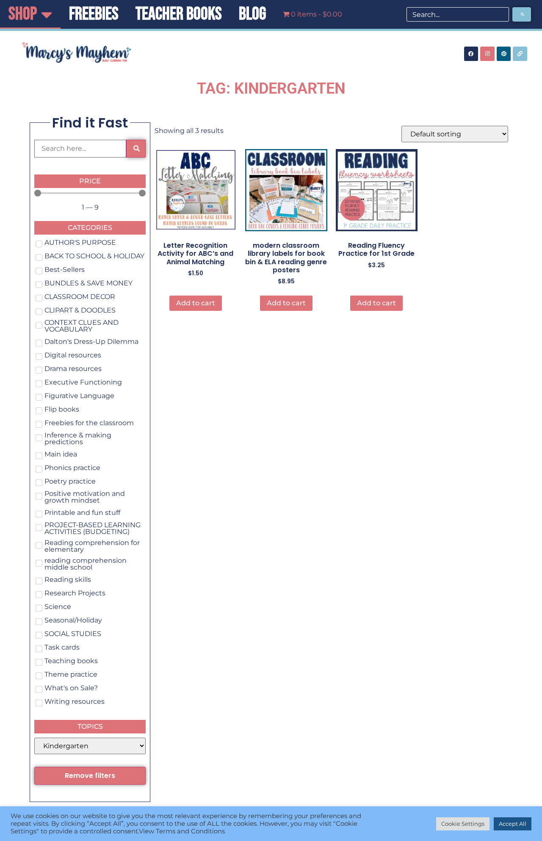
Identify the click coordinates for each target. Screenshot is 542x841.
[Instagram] (487, 54)
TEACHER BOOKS (179, 14)
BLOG (252, 14)
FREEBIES (94, 14)
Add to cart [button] (195, 303)
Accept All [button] (512, 823)
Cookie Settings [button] (462, 823)
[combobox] (457, 14)
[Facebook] (471, 54)
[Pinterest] (504, 54)
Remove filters (90, 775)
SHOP (22, 14)
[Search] (521, 14)
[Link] (520, 54)
